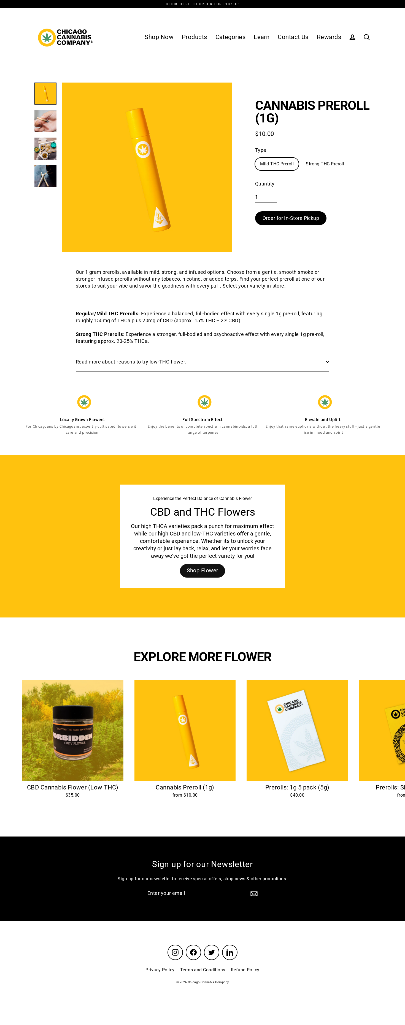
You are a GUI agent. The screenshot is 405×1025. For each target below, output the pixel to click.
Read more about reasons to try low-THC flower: (131, 362)
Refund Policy (245, 969)
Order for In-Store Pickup (291, 218)
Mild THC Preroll (277, 163)
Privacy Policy (159, 969)
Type (260, 150)
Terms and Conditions (202, 969)
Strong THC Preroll (325, 163)
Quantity (265, 184)
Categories (230, 37)
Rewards (329, 37)
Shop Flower (202, 570)
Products (194, 37)
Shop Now (159, 37)
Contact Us (293, 37)
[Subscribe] (253, 893)
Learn (261, 37)
